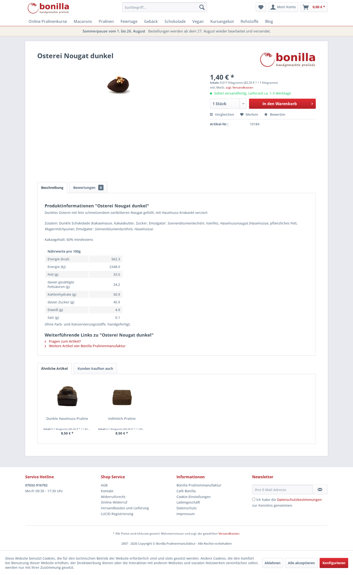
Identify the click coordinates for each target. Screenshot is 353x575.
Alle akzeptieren (301, 563)
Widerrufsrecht (113, 496)
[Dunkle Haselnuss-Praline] (67, 397)
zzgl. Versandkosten (239, 87)
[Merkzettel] (261, 7)
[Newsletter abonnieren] (320, 489)
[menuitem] (164, 7)
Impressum (185, 513)
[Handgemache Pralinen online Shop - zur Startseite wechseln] (48, 8)
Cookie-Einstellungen (193, 496)
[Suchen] (202, 7)
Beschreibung (52, 187)
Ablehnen (272, 563)
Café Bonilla (186, 491)
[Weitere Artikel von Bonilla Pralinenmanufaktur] (288, 60)
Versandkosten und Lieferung (125, 508)
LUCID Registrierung (117, 513)
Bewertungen (87, 187)
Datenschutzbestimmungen (299, 499)
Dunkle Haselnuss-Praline (67, 418)
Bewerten (277, 114)
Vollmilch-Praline (122, 418)
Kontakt (107, 491)
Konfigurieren (334, 563)
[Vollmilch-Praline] (122, 397)
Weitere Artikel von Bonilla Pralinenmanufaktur (87, 346)
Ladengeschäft (188, 502)
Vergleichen (224, 114)
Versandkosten (229, 533)
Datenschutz (186, 508)
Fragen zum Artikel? (64, 341)
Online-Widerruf (114, 502)
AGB (104, 485)
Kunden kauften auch (95, 368)
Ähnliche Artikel (54, 368)
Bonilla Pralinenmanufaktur (198, 485)
